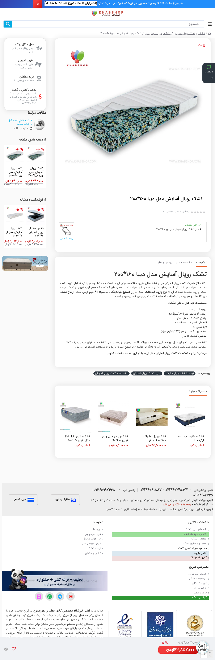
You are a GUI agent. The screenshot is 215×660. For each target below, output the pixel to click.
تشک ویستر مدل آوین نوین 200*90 (115, 438)
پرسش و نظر (165, 263)
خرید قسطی (19, 499)
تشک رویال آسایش (184, 34)
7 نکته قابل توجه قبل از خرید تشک (20, 122)
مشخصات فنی (184, 263)
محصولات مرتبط (198, 392)
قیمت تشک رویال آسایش (179, 373)
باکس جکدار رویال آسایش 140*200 (36, 232)
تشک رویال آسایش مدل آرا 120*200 (13, 232)
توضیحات (201, 263)
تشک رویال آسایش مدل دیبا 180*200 (35, 172)
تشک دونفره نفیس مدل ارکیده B (190, 438)
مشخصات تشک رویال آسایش (111, 373)
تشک (201, 34)
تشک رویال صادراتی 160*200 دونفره (154, 438)
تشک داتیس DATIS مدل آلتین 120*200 (77, 438)
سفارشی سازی (62, 499)
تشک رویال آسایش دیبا (157, 34)
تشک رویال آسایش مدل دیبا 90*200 (15, 172)
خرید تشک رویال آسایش (146, 373)
